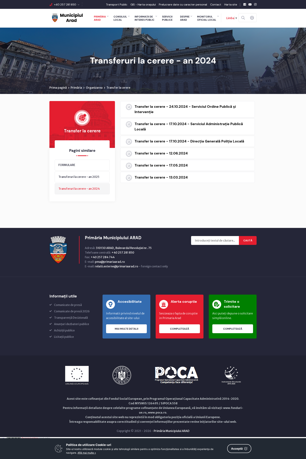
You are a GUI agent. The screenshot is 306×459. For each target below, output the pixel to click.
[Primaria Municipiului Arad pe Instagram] (255, 4)
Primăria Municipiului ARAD (171, 431)
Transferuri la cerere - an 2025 (78, 177)
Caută (247, 240)
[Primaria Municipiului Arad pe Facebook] (244, 4)
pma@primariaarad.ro (110, 261)
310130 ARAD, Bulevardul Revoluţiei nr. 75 (124, 248)
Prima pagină (58, 87)
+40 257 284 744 (103, 257)
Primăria (76, 87)
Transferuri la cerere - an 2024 (79, 188)
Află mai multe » (87, 452)
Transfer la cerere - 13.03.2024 (161, 177)
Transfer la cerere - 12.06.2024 (161, 153)
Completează (179, 328)
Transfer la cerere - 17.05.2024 (161, 165)
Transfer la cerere (118, 87)
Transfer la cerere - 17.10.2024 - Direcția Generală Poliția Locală (189, 141)
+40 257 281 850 (65, 4)
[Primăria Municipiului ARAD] (67, 17)
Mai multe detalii (126, 328)
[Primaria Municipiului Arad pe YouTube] (250, 4)
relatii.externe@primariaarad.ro (116, 266)
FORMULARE (66, 165)
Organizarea (94, 87)
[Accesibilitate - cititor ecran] (252, 18)
